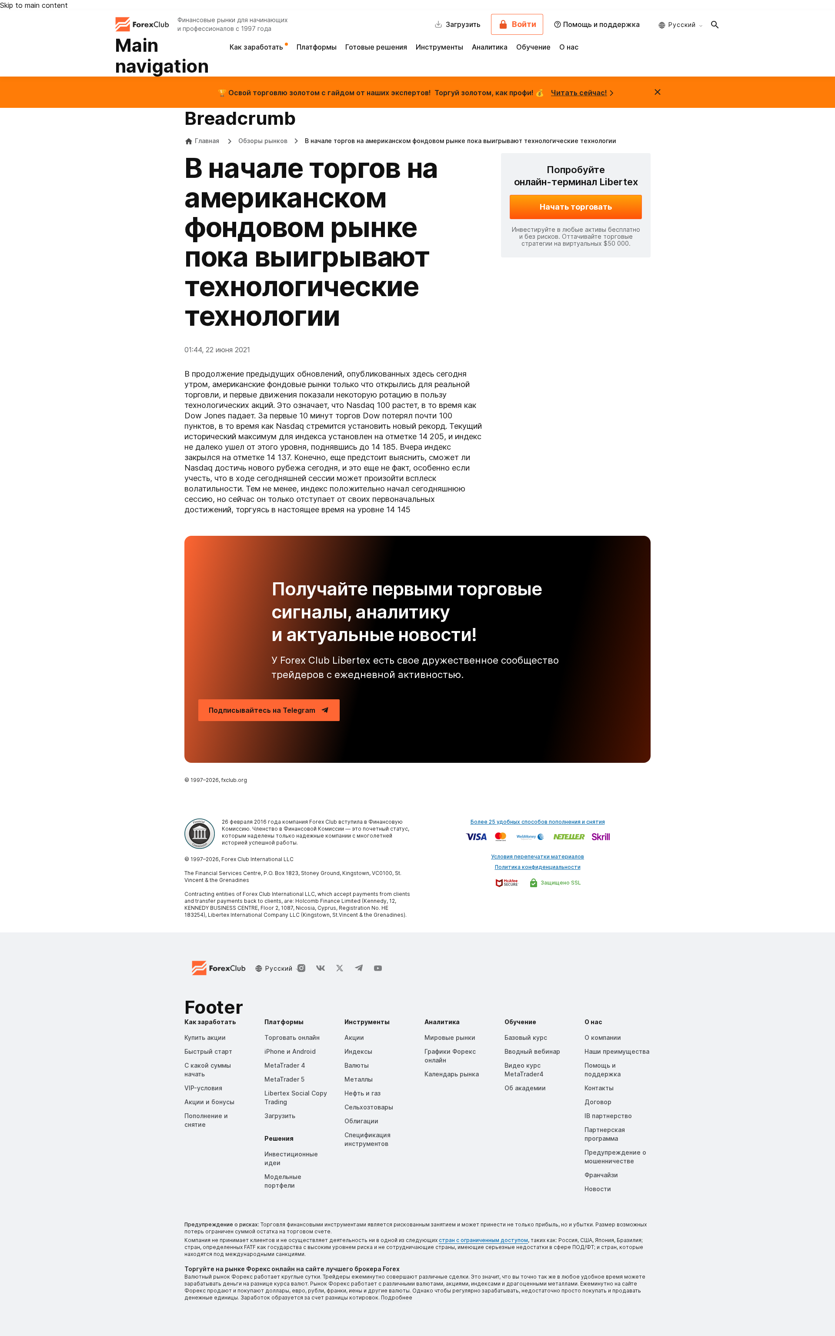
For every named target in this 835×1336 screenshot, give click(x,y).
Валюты (356, 1065)
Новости (597, 1188)
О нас (568, 47)
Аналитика (490, 47)
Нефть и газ (362, 1093)
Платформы (317, 47)
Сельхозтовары (368, 1107)
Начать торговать (576, 206)
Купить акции (205, 1037)
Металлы (358, 1079)
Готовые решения (376, 47)
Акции (354, 1037)
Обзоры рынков (262, 140)
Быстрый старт (208, 1051)
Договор (597, 1102)
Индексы (358, 1051)
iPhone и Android (290, 1051)
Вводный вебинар (532, 1051)
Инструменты (439, 47)
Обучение (533, 47)
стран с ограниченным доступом (483, 1240)
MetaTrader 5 (284, 1079)
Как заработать (257, 47)
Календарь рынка (451, 1074)
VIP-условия (203, 1088)
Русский (682, 24)
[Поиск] (715, 24)
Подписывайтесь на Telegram (262, 710)
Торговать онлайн (292, 1037)
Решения (279, 1138)
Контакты (599, 1088)
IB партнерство (608, 1115)
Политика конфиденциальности (538, 867)
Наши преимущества (616, 1051)
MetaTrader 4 (284, 1065)
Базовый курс (525, 1037)
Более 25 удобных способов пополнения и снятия (538, 821)
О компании (602, 1037)
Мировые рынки (449, 1037)
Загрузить (279, 1115)
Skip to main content (34, 5)
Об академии (525, 1088)
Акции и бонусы (209, 1102)
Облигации (361, 1121)
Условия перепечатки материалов (537, 856)
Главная (207, 140)
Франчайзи (601, 1175)
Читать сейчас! (579, 92)
